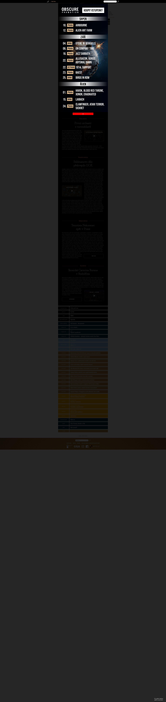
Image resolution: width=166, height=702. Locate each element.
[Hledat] (118, 2)
